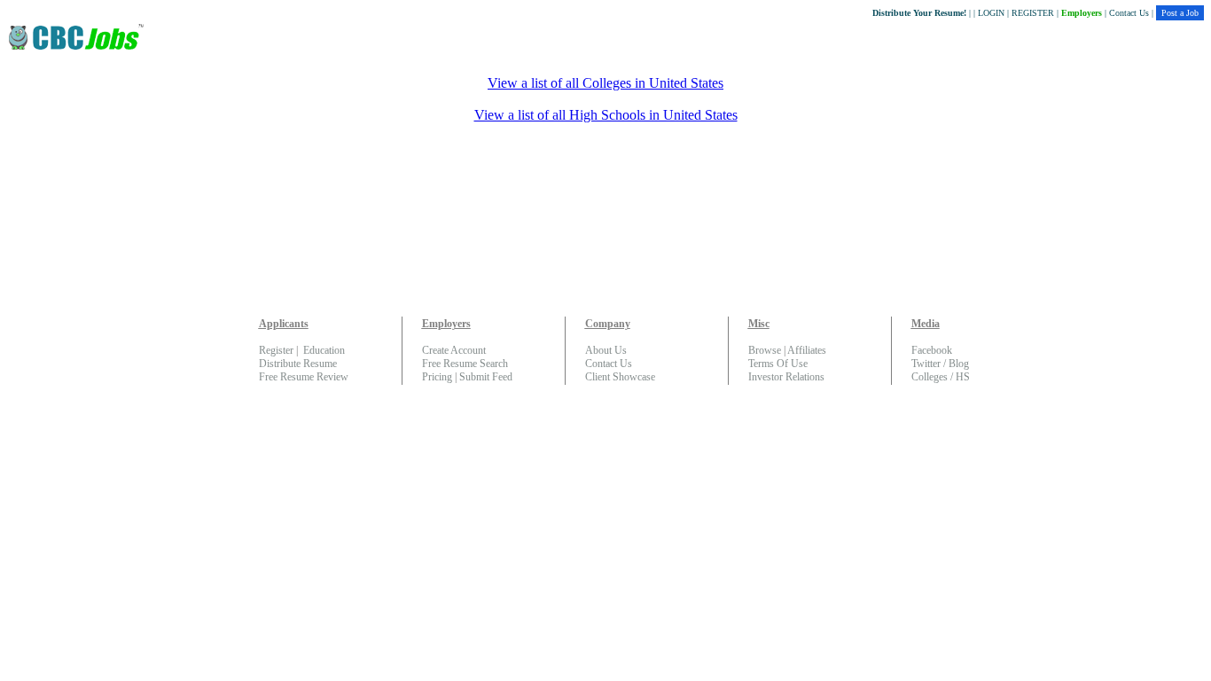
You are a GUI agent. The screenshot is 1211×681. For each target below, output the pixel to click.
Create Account (454, 350)
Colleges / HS (940, 377)
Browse (764, 350)
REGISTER (1033, 13)
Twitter (926, 363)
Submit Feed (485, 377)
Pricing (437, 377)
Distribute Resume (298, 363)
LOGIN (991, 13)
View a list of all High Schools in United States (606, 114)
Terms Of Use (778, 363)
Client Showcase (620, 377)
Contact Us (1129, 13)
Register (276, 350)
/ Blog (955, 363)
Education (324, 350)
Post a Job (1180, 13)
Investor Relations (786, 377)
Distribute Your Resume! (919, 13)
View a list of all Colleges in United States (605, 82)
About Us (606, 350)
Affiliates (806, 350)
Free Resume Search (465, 363)
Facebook (931, 350)
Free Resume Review (303, 377)
